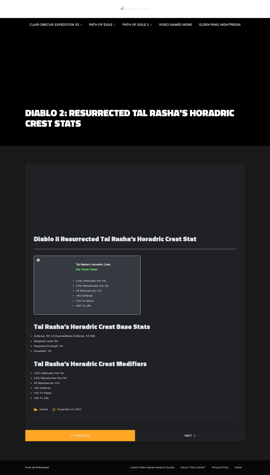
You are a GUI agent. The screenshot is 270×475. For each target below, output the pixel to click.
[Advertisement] (135, 78)
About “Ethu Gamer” (193, 467)
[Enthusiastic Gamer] (135, 8)
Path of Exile (100, 25)
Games (43, 409)
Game (238, 467)
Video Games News (175, 25)
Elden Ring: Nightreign (220, 25)
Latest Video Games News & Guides (152, 467)
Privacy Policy (220, 467)
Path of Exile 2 (136, 25)
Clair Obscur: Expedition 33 (54, 25)
